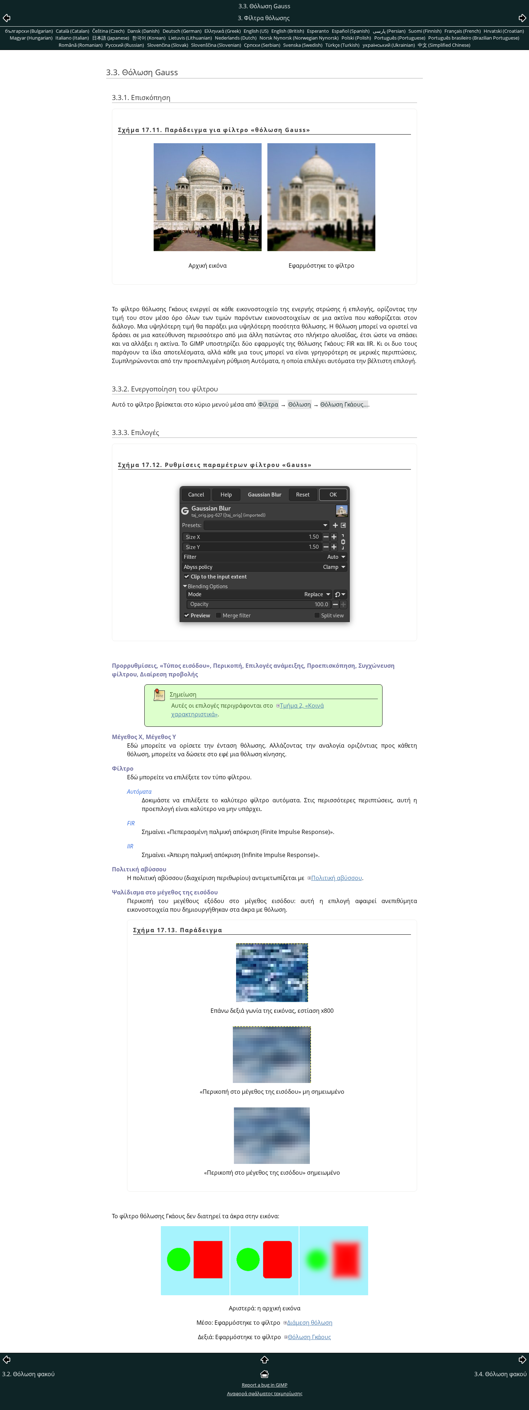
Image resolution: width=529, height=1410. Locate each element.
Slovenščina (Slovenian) (216, 45)
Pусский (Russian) (124, 45)
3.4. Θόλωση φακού (500, 1374)
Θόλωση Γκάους (309, 1337)
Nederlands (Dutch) (236, 38)
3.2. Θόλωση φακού (28, 1374)
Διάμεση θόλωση (310, 1323)
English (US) (256, 31)
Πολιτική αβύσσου (336, 878)
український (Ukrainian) (389, 45)
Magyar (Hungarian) (31, 38)
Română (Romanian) (81, 45)
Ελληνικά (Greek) (222, 31)
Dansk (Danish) (143, 31)
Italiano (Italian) (72, 38)
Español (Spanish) (351, 31)
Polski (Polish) (356, 38)
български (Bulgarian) (29, 31)
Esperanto (318, 31)
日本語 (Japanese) (110, 38)
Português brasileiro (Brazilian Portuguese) (473, 38)
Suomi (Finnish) (425, 31)
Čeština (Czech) (108, 31)
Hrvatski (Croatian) (504, 31)
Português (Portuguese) (399, 38)
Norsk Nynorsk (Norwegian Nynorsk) (299, 38)
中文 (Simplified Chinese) (444, 45)
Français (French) (462, 31)
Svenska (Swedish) (302, 45)
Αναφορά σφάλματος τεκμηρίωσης (264, 1393)
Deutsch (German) (182, 31)
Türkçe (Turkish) (342, 45)
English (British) (287, 31)
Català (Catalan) (72, 31)
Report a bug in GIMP (265, 1385)
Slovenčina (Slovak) (167, 45)
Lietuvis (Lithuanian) (190, 38)
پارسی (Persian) (389, 31)
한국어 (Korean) (149, 38)
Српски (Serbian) (262, 45)
